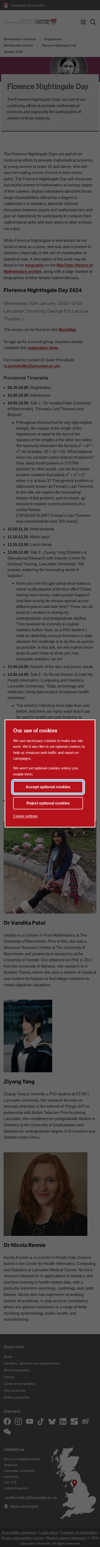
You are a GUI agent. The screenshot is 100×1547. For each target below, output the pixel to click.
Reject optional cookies (48, 803)
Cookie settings (25, 816)
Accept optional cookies (48, 787)
